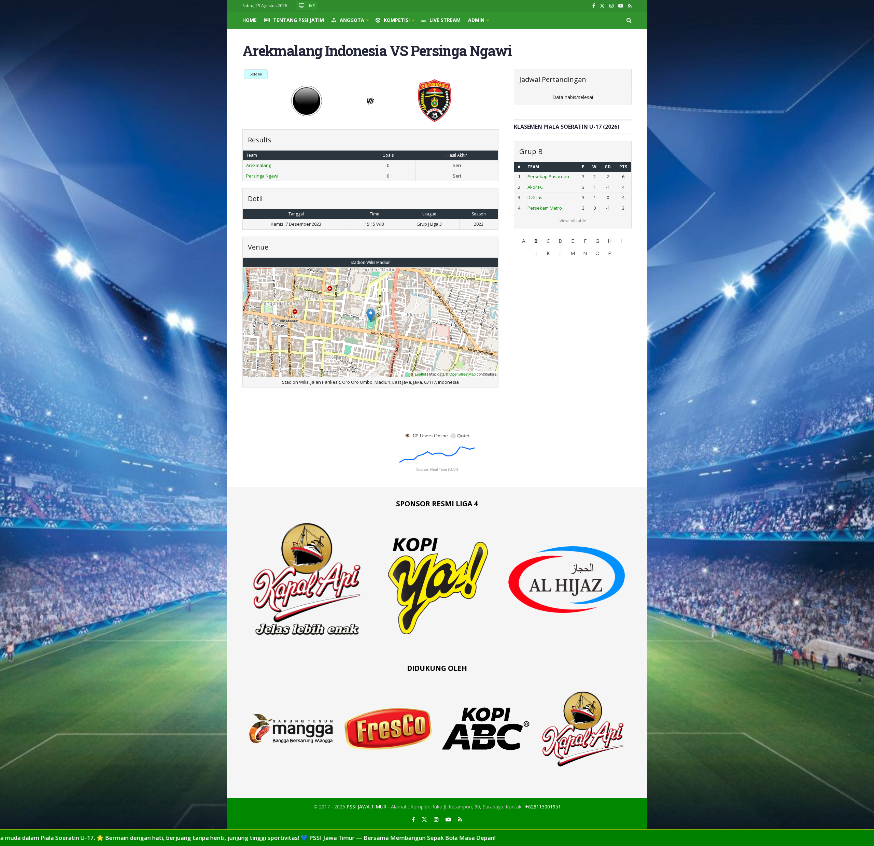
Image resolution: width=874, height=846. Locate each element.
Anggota (352, 20)
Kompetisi (397, 20)
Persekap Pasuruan (548, 176)
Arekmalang (258, 165)
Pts (623, 167)
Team (533, 167)
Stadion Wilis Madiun (371, 262)
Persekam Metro (544, 208)
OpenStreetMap (462, 374)
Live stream (445, 20)
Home (249, 20)
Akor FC (535, 187)
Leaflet (420, 374)
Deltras (534, 197)
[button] (524, 240)
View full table (573, 221)
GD (608, 167)
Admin (476, 20)
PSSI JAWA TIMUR (366, 806)
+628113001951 (543, 806)
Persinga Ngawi (262, 176)
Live (310, 5)
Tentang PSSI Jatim (298, 20)
